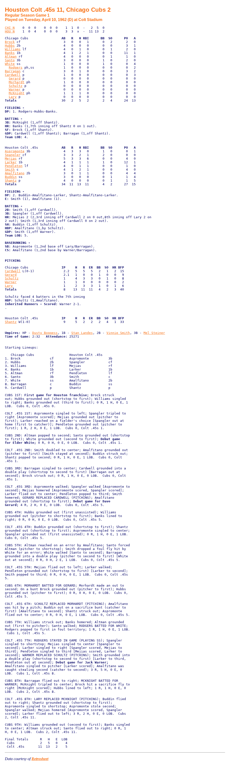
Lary (13, 97)
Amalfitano (14, 173)
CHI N (10, 28)
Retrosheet (39, 759)
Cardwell (13, 75)
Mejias (11, 158)
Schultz (15, 86)
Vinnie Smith (118, 333)
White (10, 64)
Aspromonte (14, 151)
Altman (11, 56)
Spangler (13, 155)
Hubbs (10, 45)
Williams (13, 49)
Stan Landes (82, 333)
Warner (15, 89)
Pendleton (13, 166)
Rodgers (15, 67)
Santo (10, 60)
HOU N (10, 31)
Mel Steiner (154, 333)
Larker (11, 162)
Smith (10, 169)
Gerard (15, 78)
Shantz (11, 180)
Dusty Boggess (45, 333)
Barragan (13, 71)
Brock (10, 42)
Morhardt (16, 82)
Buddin (11, 177)
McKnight (16, 93)
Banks (10, 53)
